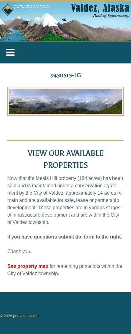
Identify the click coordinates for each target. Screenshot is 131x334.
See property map (27, 266)
